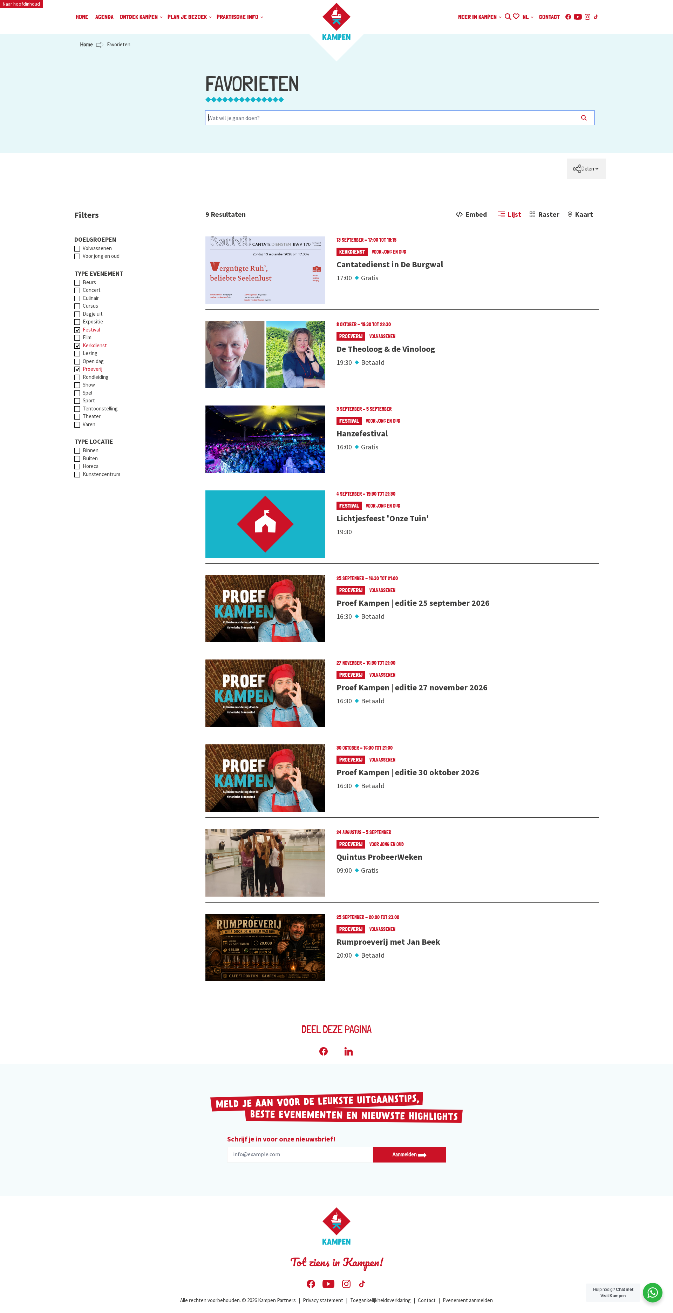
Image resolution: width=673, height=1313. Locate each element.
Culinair (91, 298)
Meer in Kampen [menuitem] (478, 16)
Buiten (90, 458)
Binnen (90, 450)
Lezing (90, 353)
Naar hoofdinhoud (21, 4)
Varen (89, 424)
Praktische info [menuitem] (238, 16)
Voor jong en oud (101, 256)
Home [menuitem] (82, 16)
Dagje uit (93, 313)
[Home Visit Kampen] (336, 21)
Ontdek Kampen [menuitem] (139, 16)
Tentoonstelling (100, 408)
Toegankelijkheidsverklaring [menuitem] (380, 1300)
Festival (91, 329)
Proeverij (92, 369)
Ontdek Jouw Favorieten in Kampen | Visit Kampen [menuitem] (515, 15)
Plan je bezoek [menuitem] (188, 16)
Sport (89, 400)
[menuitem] (586, 169)
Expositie (93, 321)
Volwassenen (97, 248)
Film (87, 337)
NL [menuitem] (526, 16)
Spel (87, 392)
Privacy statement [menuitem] (323, 1300)
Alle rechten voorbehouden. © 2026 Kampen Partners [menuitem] (238, 1300)
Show (89, 384)
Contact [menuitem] (549, 16)
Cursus (90, 305)
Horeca (90, 466)
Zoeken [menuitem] (507, 15)
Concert (92, 290)
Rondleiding (96, 377)
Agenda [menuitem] (104, 16)
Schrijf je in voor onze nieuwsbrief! (281, 1138)
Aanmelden (405, 1154)
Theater (92, 416)
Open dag (93, 361)
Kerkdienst (95, 345)
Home (86, 44)
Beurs (89, 282)
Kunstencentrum (101, 474)
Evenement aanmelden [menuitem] (468, 1300)
